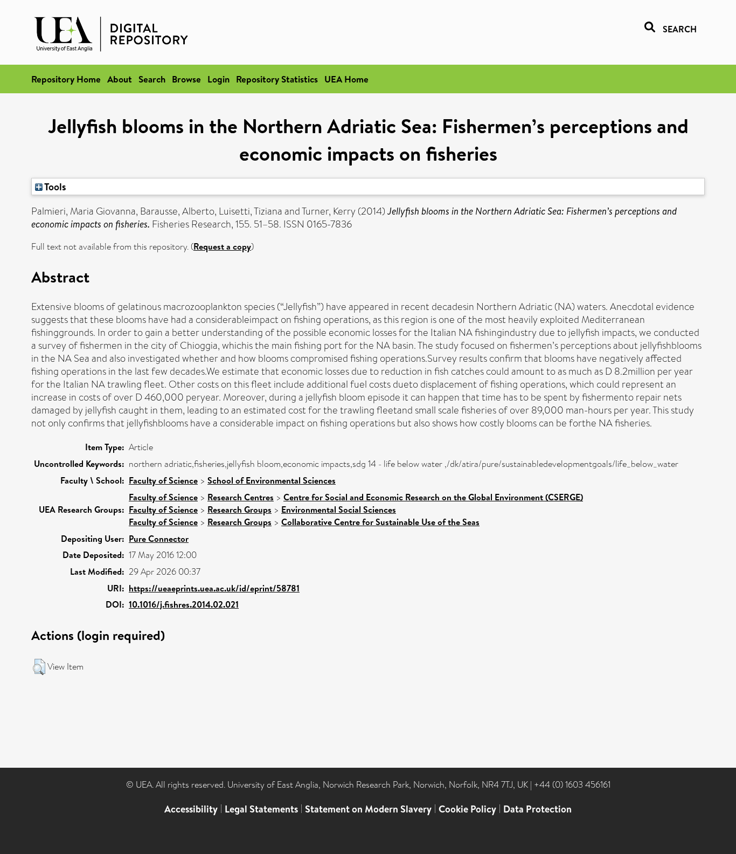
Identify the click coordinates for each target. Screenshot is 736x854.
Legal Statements (261, 809)
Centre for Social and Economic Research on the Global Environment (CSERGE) (433, 497)
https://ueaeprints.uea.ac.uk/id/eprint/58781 (214, 588)
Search (151, 79)
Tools (54, 187)
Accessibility (191, 809)
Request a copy (222, 246)
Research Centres (240, 497)
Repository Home (66, 79)
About (119, 79)
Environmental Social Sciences (338, 509)
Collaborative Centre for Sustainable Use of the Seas (380, 522)
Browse (186, 79)
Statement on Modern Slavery (368, 809)
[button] (39, 667)
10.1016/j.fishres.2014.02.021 (184, 604)
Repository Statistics (277, 79)
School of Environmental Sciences (271, 480)
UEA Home (346, 79)
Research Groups (239, 509)
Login (218, 79)
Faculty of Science (163, 480)
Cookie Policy (467, 809)
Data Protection (537, 809)
